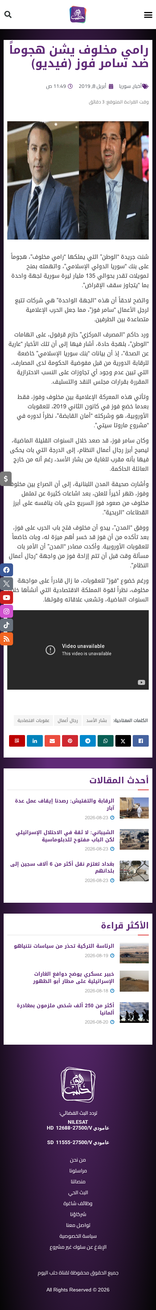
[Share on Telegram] (88, 741)
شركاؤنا (78, 1214)
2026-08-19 (97, 955)
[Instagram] (6, 611)
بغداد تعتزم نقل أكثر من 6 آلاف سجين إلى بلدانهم (62, 867)
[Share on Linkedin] (35, 741)
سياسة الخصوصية (78, 1236)
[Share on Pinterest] (70, 741)
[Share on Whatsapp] (106, 741)
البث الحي (78, 1192)
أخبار (137, 86)
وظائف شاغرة (78, 1203)
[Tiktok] (6, 625)
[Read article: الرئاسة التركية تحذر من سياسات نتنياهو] (134, 953)
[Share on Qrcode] (17, 741)
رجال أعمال (68, 721)
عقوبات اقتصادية (33, 721)
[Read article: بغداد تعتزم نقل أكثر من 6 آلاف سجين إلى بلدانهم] (134, 871)
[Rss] (6, 638)
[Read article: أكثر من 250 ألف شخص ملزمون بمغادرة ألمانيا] (134, 1012)
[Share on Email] (53, 741)
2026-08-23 (97, 817)
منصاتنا (78, 1181)
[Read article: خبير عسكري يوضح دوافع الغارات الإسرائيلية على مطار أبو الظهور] (134, 981)
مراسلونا (78, 1170)
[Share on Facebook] (141, 741)
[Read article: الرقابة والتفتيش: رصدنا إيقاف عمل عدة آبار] (134, 807)
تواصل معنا (78, 1225)
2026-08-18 (97, 990)
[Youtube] (6, 597)
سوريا (125, 86)
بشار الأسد (96, 721)
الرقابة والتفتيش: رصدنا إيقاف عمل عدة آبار (64, 804)
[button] (148, 14)
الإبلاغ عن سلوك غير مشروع (78, 1247)
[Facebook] (6, 569)
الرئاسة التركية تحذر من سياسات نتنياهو (64, 946)
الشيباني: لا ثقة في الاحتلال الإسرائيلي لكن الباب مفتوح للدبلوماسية (65, 836)
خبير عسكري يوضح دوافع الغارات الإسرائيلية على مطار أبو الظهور (73, 977)
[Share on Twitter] (123, 741)
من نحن (78, 1159)
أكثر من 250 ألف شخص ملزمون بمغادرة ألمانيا (65, 1009)
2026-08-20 (97, 1022)
